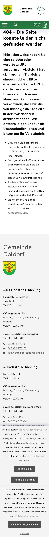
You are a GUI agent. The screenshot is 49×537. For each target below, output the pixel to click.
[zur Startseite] (7, 10)
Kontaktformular (17, 213)
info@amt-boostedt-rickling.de (26, 352)
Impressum (25, 533)
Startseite (14, 147)
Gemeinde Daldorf (26, 10)
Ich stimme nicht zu (24, 479)
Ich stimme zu (24, 468)
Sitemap (13, 186)
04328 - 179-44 (17, 421)
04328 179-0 (16, 417)
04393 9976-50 (17, 348)
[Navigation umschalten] (5, 25)
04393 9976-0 (16, 344)
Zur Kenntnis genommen (24, 524)
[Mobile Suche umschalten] (15, 25)
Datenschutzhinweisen (34, 456)
